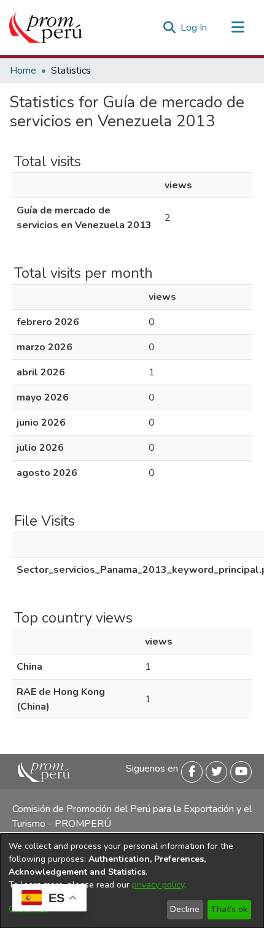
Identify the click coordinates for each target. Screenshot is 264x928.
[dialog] (132, 881)
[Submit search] (169, 27)
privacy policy (158, 885)
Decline (185, 909)
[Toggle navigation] (237, 27)
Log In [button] (194, 27)
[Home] (45, 27)
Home (23, 70)
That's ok (229, 909)
